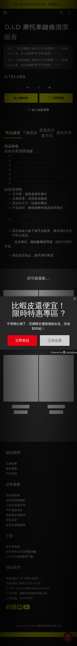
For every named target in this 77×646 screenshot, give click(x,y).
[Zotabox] (74, 346)
